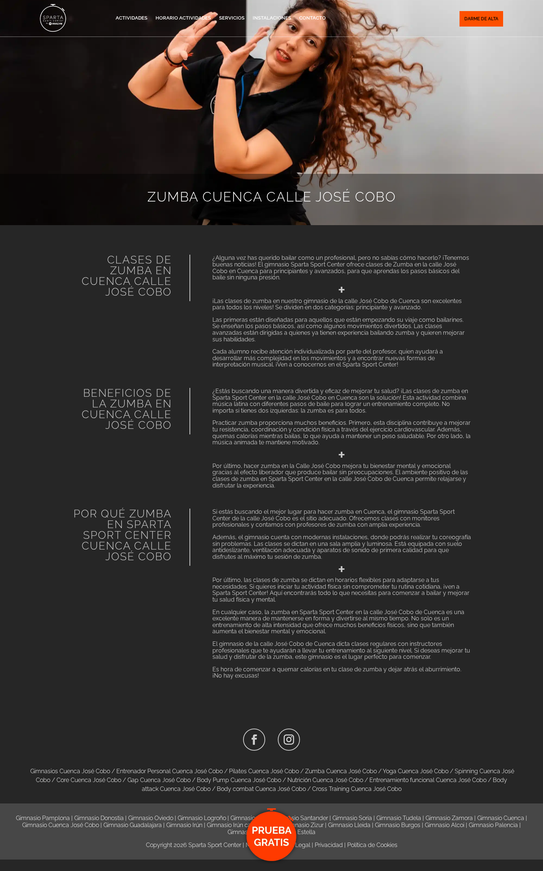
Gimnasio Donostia (99, 818)
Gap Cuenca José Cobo (159, 780)
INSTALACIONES (272, 18)
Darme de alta (481, 18)
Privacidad (329, 844)
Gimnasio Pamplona (43, 818)
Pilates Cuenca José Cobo (264, 771)
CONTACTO (312, 18)
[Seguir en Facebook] (254, 740)
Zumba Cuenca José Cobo (341, 771)
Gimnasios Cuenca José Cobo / (73, 771)
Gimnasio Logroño (202, 818)
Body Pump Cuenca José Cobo (239, 780)
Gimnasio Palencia (493, 825)
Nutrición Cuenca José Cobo (325, 780)
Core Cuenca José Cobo (89, 780)
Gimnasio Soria (352, 818)
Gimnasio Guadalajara (132, 825)
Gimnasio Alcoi (444, 825)
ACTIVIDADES (131, 18)
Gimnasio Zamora (449, 818)
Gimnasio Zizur (304, 825)
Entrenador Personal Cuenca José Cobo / (172, 771)
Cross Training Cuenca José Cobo (357, 788)
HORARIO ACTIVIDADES (183, 18)
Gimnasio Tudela (398, 818)
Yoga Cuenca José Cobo (415, 771)
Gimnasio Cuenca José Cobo (60, 825)
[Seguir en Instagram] (289, 740)
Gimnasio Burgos (397, 825)
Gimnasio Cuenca (500, 818)
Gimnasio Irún (184, 825)
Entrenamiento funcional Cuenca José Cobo (427, 780)
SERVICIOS (232, 18)
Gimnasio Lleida (349, 825)
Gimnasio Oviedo (150, 818)
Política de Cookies (372, 844)
